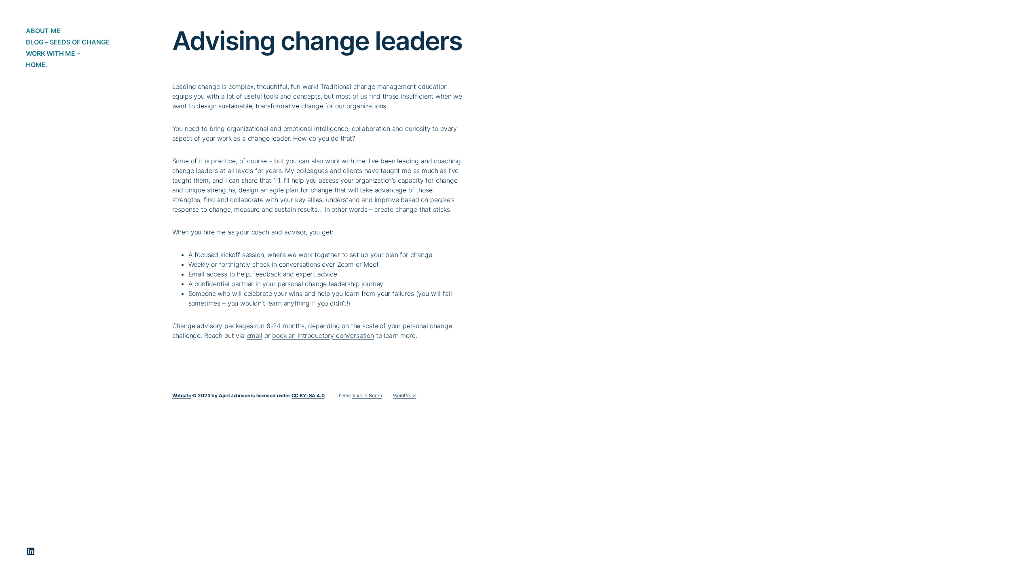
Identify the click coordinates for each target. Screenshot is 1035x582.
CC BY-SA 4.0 (308, 395)
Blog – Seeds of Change (68, 42)
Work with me (50, 53)
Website (181, 395)
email (254, 335)
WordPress (404, 395)
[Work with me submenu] (79, 53)
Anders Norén (367, 395)
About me (43, 31)
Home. (36, 65)
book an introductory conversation (323, 335)
